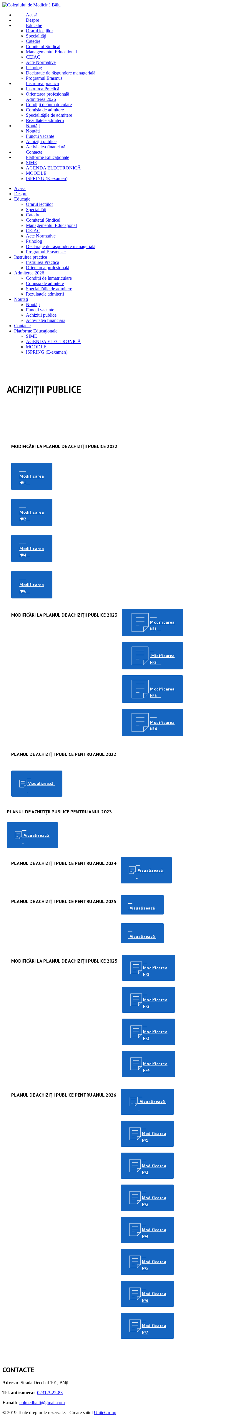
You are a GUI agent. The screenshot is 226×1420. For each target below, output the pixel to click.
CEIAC (33, 230)
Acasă (20, 188)
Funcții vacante (40, 309)
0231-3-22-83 (50, 1392)
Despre (20, 193)
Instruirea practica (30, 257)
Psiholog (34, 241)
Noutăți (21, 299)
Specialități (36, 209)
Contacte (22, 325)
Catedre (33, 214)
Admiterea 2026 (29, 272)
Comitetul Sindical (43, 220)
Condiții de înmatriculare (49, 278)
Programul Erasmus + (46, 251)
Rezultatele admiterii (45, 293)
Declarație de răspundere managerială (60, 246)
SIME (31, 336)
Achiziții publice (41, 315)
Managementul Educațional (51, 225)
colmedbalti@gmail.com (42, 1402)
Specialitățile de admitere (49, 288)
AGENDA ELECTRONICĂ (53, 341)
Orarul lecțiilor (39, 204)
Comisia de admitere (45, 283)
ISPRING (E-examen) (46, 352)
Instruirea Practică (42, 262)
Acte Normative (41, 235)
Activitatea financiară (45, 320)
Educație (22, 198)
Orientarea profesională (47, 267)
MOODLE (36, 346)
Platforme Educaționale (35, 330)
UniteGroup (105, 1412)
